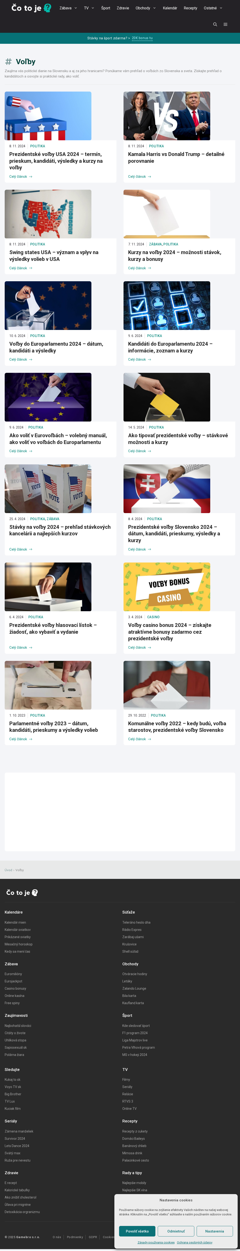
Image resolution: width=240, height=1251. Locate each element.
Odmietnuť (176, 1231)
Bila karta (129, 996)
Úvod (8, 870)
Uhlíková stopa (15, 1040)
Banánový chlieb (134, 1146)
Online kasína (14, 996)
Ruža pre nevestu (17, 1160)
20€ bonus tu (142, 38)
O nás (57, 1237)
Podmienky (75, 1237)
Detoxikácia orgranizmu (22, 1212)
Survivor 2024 (15, 1138)
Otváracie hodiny (134, 974)
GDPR (93, 1237)
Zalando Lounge (134, 988)
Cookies (109, 1237)
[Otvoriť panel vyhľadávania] (215, 24)
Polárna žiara (14, 1055)
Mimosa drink (132, 1153)
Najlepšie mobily (134, 1183)
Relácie (127, 1094)
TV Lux (10, 1101)
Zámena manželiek (19, 1131)
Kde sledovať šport (136, 1026)
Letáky (127, 981)
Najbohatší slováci (18, 1026)
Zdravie (123, 8)
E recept (11, 1183)
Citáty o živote (15, 1033)
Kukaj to (10, 1079)
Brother (15, 1094)
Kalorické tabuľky (17, 1190)
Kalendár (170, 8)
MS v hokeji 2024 (134, 1055)
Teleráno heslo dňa (136, 922)
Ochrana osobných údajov (194, 1242)
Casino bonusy (15, 988)
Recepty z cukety (135, 1131)
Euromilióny (13, 974)
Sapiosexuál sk (16, 1047)
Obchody (143, 8)
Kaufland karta (133, 1003)
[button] (225, 24)
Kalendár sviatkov (18, 930)
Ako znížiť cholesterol (20, 1197)
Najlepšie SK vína (134, 1190)
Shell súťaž (130, 951)
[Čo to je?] (31, 8)
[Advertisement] (120, 812)
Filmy (126, 1079)
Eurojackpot (13, 981)
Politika (37, 146)
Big (7, 1094)
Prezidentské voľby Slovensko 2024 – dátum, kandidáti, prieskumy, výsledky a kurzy (174, 533)
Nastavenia (214, 1231)
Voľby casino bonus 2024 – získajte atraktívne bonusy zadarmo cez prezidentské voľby (169, 631)
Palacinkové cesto (135, 1160)
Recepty (190, 8)
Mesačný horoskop (19, 944)
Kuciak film (13, 1108)
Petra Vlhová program (138, 1047)
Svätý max (12, 1153)
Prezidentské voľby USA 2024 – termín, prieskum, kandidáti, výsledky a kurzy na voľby (56, 160)
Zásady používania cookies (156, 1242)
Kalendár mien (15, 922)
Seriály (127, 1087)
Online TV (129, 1108)
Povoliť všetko (137, 1231)
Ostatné (210, 8)
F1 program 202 (134, 1033)
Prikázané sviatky (18, 937)
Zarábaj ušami (133, 937)
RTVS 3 (127, 1101)
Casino (153, 617)
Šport (105, 8)
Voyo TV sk (13, 1087)
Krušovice (129, 944)
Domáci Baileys (133, 1138)
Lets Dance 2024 (17, 1146)
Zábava (65, 8)
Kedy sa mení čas (17, 951)
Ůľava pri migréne (18, 1205)
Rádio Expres (132, 930)
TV (86, 8)
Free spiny (12, 1003)
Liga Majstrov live (135, 1040)
